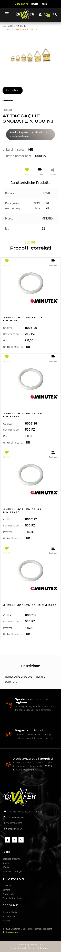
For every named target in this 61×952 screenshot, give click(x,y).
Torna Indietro (12, 90)
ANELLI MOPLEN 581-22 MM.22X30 (22, 511)
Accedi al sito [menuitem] (9, 916)
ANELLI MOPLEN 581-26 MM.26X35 (22, 415)
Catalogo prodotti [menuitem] (11, 858)
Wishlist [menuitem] (6, 920)
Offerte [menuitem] (6, 867)
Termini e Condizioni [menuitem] (12, 898)
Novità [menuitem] (6, 863)
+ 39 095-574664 (16, 817)
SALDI (44, 4)
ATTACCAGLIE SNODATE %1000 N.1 (22, 29)
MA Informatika (43, 948)
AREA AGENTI (21, 4)
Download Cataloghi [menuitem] (12, 871)
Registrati (24, 132)
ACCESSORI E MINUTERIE (14, 26)
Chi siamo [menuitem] (7, 885)
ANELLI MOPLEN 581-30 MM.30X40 (22, 319)
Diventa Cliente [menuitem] (10, 912)
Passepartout (12, 932)
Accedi (12, 132)
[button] (30, 54)
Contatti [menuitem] (7, 889)
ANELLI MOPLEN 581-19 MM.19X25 (30, 605)
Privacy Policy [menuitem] (9, 894)
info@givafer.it (29, 769)
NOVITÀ (34, 4)
